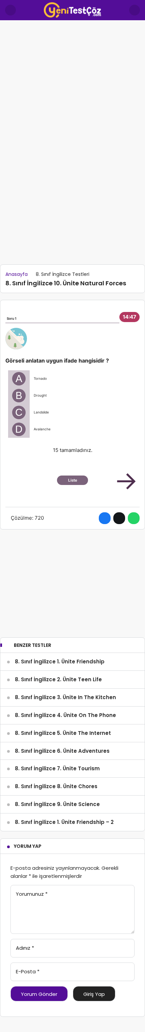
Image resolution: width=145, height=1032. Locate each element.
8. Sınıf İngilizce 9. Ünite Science (57, 804)
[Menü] (10, 10)
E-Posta (27, 971)
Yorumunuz (32, 893)
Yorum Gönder (39, 994)
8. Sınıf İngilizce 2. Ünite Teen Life (58, 679)
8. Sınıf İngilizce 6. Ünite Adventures (62, 750)
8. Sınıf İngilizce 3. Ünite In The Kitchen (65, 697)
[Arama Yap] (134, 10)
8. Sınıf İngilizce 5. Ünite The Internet (63, 733)
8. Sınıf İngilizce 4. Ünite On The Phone (65, 715)
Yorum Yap (27, 846)
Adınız (25, 947)
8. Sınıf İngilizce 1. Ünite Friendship (60, 661)
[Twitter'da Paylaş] (119, 518)
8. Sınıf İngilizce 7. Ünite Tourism (57, 768)
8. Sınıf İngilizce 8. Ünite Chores (56, 786)
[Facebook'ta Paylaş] (105, 518)
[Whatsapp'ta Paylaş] (134, 518)
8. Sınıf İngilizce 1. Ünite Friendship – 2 (64, 822)
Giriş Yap (94, 994)
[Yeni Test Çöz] (72, 9)
